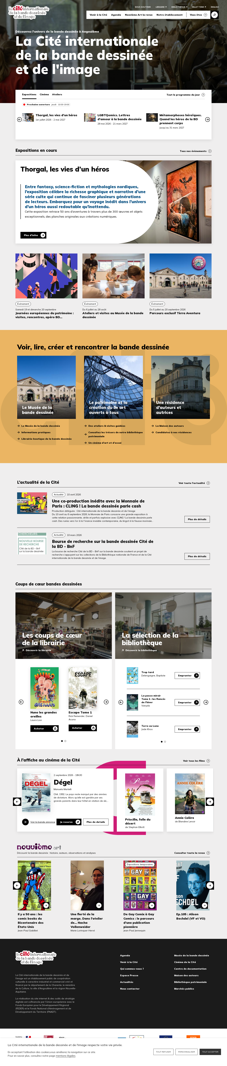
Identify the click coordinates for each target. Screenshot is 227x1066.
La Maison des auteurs (170, 425)
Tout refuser (163, 1052)
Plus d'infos (31, 235)
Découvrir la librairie (38, 650)
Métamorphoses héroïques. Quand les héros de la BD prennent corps (181, 119)
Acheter (39, 728)
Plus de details (96, 821)
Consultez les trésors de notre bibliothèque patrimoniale (115, 434)
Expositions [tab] (29, 94)
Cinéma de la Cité (185, 962)
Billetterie (198, 7)
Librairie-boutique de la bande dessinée (46, 438)
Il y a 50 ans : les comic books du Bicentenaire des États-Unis (31, 920)
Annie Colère (184, 818)
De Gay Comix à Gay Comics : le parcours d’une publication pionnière (138, 920)
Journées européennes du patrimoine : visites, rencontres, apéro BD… (44, 315)
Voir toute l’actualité (192, 483)
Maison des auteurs (186, 975)
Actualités (126, 982)
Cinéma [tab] (44, 94)
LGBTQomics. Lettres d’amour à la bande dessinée (120, 117)
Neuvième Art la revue (139, 14)
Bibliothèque (178, 7)
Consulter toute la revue (189, 852)
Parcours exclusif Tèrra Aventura (175, 313)
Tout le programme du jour (183, 94)
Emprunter (185, 675)
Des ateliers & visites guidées (106, 425)
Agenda (116, 14)
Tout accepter (210, 1052)
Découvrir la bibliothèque (141, 650)
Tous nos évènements (193, 151)
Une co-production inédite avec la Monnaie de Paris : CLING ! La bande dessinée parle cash (98, 503)
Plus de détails (197, 519)
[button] (19, 119)
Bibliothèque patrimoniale (190, 982)
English (215, 7)
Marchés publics (184, 988)
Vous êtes (196, 14)
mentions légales (65, 1055)
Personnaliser (186, 1052)
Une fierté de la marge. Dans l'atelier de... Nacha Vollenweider (87, 920)
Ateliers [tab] (57, 94)
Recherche (214, 15)
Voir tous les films (194, 760)
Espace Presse (129, 975)
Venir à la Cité (98, 14)
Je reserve (66, 821)
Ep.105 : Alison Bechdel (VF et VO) (190, 916)
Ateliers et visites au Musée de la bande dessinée (112, 315)
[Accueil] (28, 12)
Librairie (160, 7)
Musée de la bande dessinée (191, 955)
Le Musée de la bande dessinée (40, 425)
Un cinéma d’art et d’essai (104, 442)
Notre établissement (170, 14)
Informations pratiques (36, 432)
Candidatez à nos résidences (174, 432)
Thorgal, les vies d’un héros (56, 115)
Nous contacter (130, 988)
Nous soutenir (143, 7)
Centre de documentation (190, 968)
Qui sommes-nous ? (132, 968)
